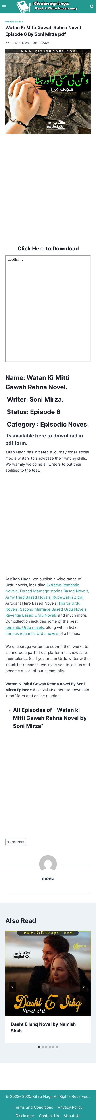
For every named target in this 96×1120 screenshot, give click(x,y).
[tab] (39, 1047)
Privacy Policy (70, 1107)
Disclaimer (25, 1116)
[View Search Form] (92, 7)
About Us (71, 1116)
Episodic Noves (63, 424)
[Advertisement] (48, 189)
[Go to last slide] (12, 987)
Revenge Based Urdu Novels (31, 615)
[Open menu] (4, 6)
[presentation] (48, 973)
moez (48, 878)
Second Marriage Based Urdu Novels (53, 609)
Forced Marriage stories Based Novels (54, 591)
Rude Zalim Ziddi (68, 597)
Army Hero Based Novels (27, 597)
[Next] (83, 987)
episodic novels (14, 22)
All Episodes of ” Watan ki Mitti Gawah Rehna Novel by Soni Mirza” (50, 718)
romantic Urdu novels (24, 627)
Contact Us (49, 1116)
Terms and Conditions (33, 1107)
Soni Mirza (15, 842)
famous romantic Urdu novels (31, 633)
